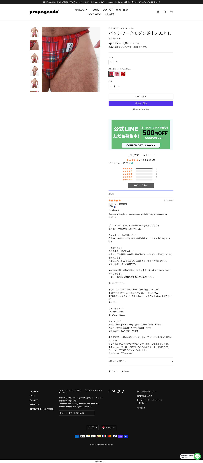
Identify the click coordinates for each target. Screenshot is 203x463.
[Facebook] (109, 391)
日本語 (91, 427)
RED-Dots (122, 73)
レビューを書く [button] (141, 185)
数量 (110, 81)
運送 (116, 47)
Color (120, 69)
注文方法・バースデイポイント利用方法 (149, 401)
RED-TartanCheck (111, 73)
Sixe (111, 57)
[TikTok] (122, 391)
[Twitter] (113, 391)
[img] (115, 200)
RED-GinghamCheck (117, 73)
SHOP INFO (122, 10)
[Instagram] (118, 391)
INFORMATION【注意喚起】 (101, 14)
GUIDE (96, 10)
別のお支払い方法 (141, 109)
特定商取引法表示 (144, 395)
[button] (128, 168)
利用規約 (141, 407)
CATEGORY (81, 10)
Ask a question (117, 361)
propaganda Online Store (121, 28)
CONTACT (108, 10)
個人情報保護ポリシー (146, 391)
